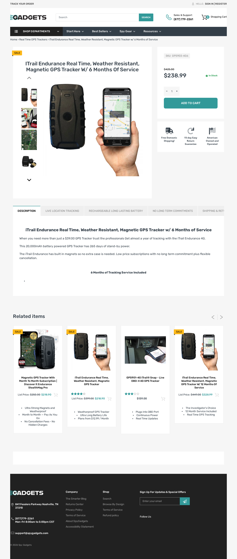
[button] (78, 394)
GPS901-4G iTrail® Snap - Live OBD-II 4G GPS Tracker (145, 379)
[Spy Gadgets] (28, 17)
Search (146, 17)
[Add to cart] (56, 395)
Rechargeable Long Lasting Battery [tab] (116, 211)
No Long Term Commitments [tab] (173, 211)
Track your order (22, 3)
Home (13, 39)
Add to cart (191, 103)
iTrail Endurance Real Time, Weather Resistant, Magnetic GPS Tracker (92, 381)
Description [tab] (27, 211)
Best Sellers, (61, 441)
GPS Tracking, (94, 441)
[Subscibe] (185, 501)
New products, (146, 441)
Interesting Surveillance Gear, (120, 441)
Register (221, 3)
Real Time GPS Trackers (33, 39)
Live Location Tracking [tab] (62, 211)
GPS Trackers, (77, 441)
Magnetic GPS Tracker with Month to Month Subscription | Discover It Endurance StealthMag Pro (38, 382)
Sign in (209, 3)
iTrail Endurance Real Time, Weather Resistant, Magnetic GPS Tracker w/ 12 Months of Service (199, 382)
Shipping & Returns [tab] (217, 211)
